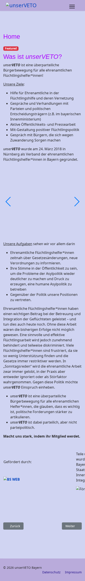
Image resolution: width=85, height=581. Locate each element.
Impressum (73, 572)
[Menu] (72, 6)
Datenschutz (51, 572)
